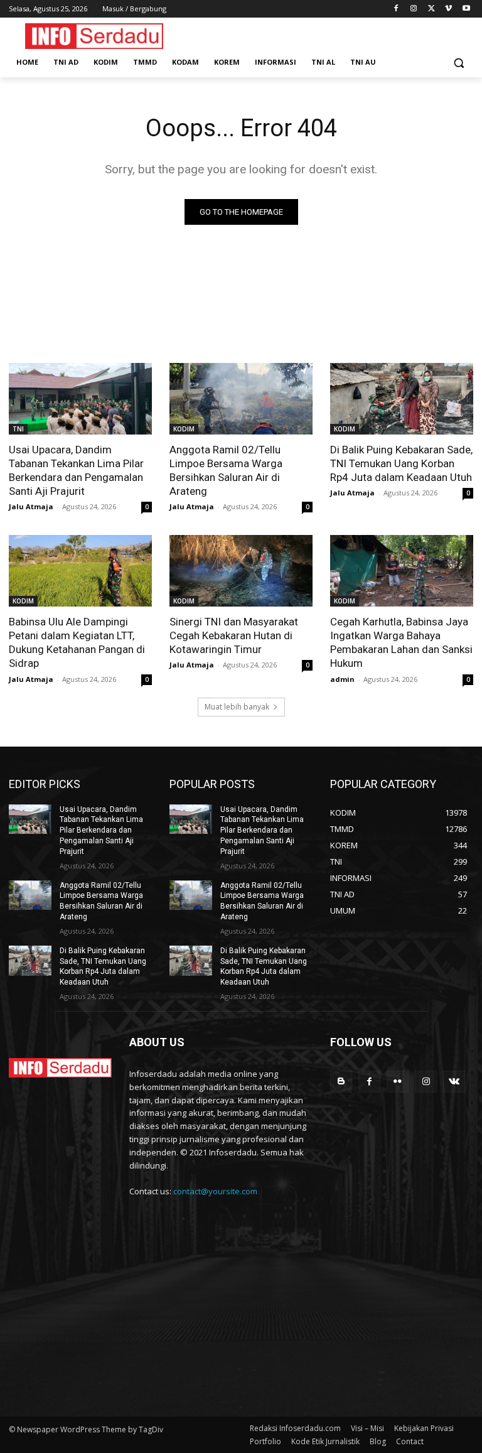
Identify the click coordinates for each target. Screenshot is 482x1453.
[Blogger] (341, 1082)
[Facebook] (396, 9)
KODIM (184, 428)
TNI (18, 428)
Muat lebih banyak (237, 706)
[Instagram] (414, 9)
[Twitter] (431, 9)
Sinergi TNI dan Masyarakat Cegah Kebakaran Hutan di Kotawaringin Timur (233, 635)
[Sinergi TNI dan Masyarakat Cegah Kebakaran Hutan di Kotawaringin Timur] (241, 571)
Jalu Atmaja (31, 506)
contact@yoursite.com (215, 1191)
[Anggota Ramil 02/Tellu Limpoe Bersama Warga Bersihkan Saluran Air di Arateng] (241, 399)
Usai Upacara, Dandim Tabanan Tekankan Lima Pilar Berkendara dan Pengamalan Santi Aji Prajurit (76, 470)
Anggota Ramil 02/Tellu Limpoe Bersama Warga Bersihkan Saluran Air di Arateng (225, 470)
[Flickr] (398, 1082)
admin (342, 679)
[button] (458, 62)
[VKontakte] (454, 1082)
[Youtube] (466, 9)
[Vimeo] (448, 9)
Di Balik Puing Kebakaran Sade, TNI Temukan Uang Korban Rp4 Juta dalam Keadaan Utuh (401, 463)
